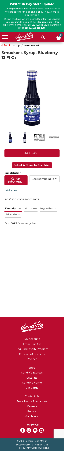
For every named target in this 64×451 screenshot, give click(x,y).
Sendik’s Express (32, 372)
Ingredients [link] (48, 208)
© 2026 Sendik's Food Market (32, 441)
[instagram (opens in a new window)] (28, 431)
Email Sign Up (32, 344)
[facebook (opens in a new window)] (22, 431)
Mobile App (32, 416)
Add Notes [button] (11, 190)
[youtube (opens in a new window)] (35, 431)
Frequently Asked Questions (34, 448)
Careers (32, 406)
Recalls (32, 411)
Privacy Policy (23, 444)
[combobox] (44, 179)
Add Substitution (16, 180)
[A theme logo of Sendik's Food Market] (24, 36)
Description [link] (13, 208)
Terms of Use (41, 444)
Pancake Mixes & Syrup (39, 45)
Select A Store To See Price (32, 165)
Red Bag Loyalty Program (32, 348)
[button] (10, 137)
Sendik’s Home (32, 382)
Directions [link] (13, 214)
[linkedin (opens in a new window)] (41, 431)
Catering (32, 377)
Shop (16, 45)
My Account (32, 338)
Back (7, 45)
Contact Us (32, 396)
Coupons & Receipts (32, 354)
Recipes (32, 358)
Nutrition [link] (31, 208)
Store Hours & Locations (32, 401)
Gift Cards (32, 387)
